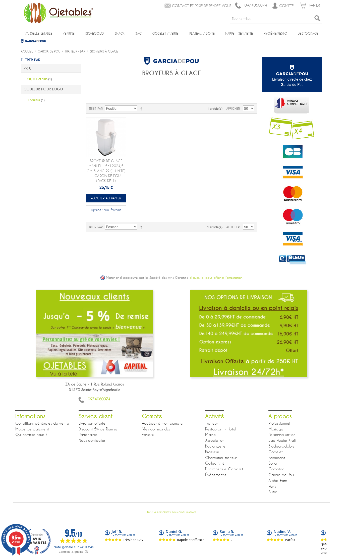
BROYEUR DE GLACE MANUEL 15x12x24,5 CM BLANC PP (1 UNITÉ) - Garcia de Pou (106, 171)
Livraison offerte (92, 423)
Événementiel (216, 474)
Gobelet (275, 452)
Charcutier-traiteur (221, 457)
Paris (272, 486)
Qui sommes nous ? (31, 434)
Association (214, 440)
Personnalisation (282, 434)
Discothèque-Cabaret (224, 469)
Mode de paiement (32, 429)
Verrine (69, 33)
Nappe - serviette (239, 33)
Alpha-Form (278, 480)
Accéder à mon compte (162, 423)
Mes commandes (156, 429)
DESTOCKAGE (308, 33)
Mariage (275, 429)
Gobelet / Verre (165, 33)
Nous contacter (92, 440)
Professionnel (279, 423)
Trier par (96, 108)
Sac (138, 33)
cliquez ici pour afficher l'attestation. (216, 278)
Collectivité (215, 463)
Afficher (233, 108)
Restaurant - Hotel (220, 429)
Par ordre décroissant (142, 108)
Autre (272, 491)
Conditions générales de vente (42, 423)
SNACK (120, 33)
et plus (39, 79)
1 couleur (36, 100)
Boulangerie (215, 446)
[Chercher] (317, 19)
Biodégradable (281, 446)
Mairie (210, 434)
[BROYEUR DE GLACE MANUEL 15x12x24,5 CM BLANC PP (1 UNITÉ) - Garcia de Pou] (106, 137)
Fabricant (276, 457)
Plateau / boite (202, 33)
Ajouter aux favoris (106, 210)
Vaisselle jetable (38, 33)
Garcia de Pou (35, 41)
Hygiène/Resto (275, 33)
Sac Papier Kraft (282, 440)
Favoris (148, 434)
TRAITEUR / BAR (75, 51)
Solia (272, 463)
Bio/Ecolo (94, 33)
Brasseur (212, 452)
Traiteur (211, 423)
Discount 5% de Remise (98, 429)
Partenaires (88, 434)
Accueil (27, 51)
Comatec (276, 469)
